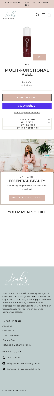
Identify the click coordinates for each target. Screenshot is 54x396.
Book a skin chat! (27, 197)
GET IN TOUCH (11, 352)
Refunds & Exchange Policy (16, 345)
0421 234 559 (13, 357)
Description (27, 119)
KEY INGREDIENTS (27, 128)
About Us (7, 326)
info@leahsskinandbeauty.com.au (24, 363)
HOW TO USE (27, 125)
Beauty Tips (8, 340)
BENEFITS (26, 122)
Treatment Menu (11, 335)
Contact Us (8, 331)
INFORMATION (11, 321)
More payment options (27, 112)
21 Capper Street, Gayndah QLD (23, 369)
